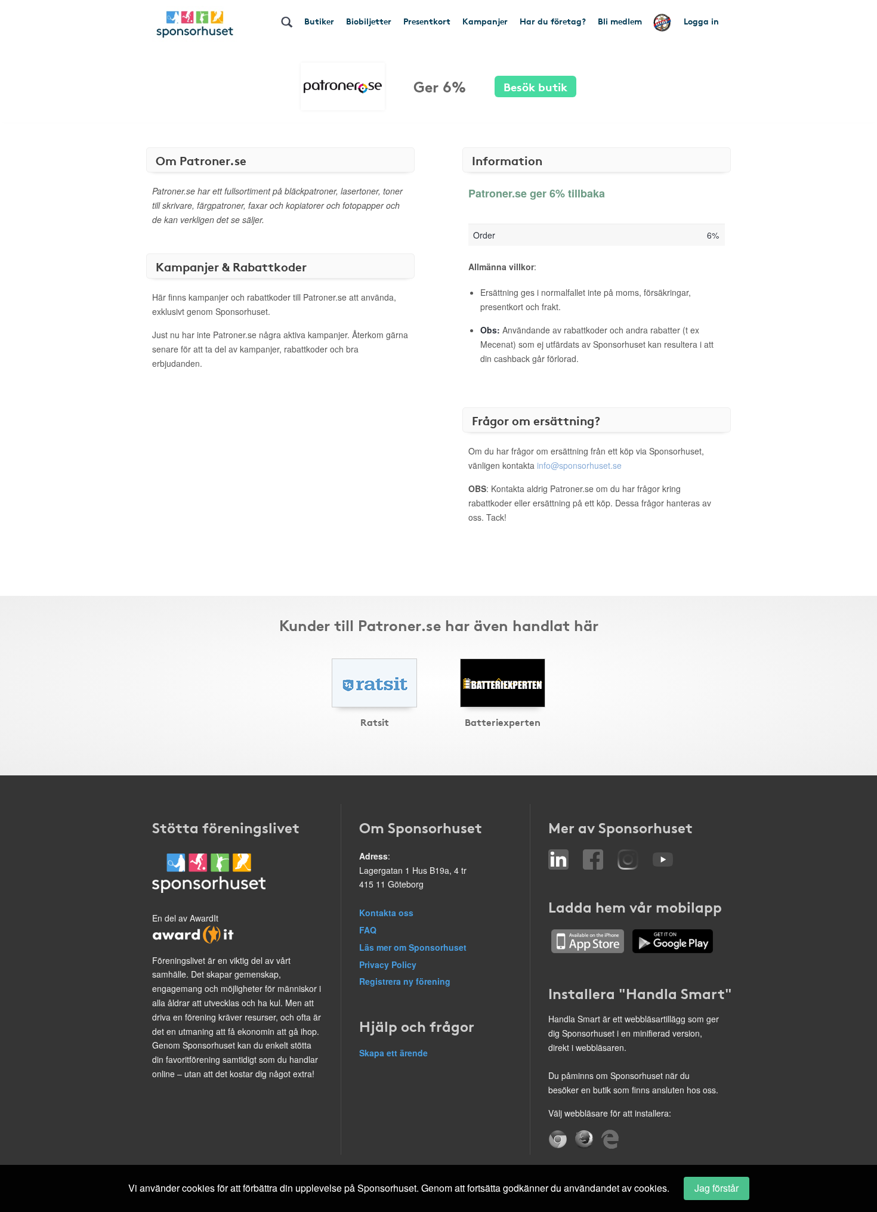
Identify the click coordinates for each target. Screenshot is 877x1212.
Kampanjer (485, 21)
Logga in (701, 21)
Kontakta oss (386, 913)
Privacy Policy (387, 964)
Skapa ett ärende (393, 1053)
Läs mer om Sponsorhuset (413, 947)
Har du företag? (553, 21)
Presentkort (426, 21)
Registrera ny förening (404, 981)
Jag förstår (716, 1188)
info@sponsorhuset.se (579, 465)
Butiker (319, 21)
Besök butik (535, 86)
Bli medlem (620, 21)
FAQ (367, 930)
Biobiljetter (368, 21)
